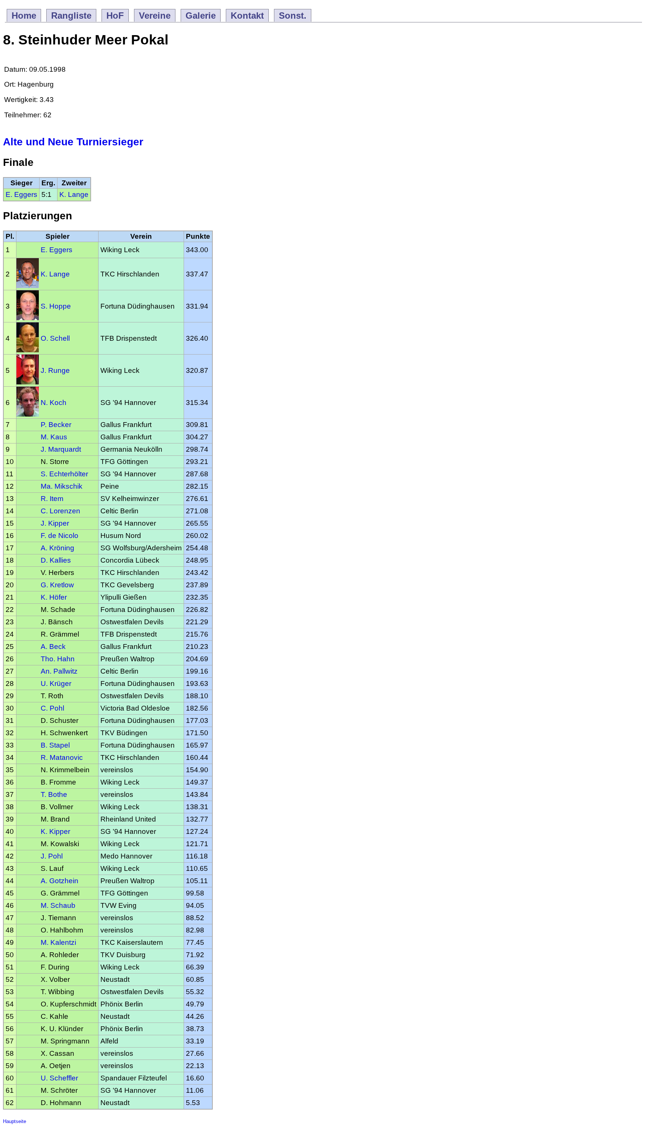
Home (24, 15)
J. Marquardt (61, 449)
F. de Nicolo (59, 535)
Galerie (201, 15)
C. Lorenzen (60, 511)
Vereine (155, 15)
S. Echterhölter (64, 474)
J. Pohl (52, 856)
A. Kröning (57, 548)
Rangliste (71, 15)
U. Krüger (56, 683)
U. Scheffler (59, 1078)
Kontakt (247, 15)
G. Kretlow (57, 585)
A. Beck (53, 646)
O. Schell (55, 338)
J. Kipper (55, 523)
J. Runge (55, 370)
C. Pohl (52, 708)
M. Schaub (58, 905)
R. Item (52, 498)
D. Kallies (56, 560)
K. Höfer (54, 597)
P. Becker (56, 425)
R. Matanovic (62, 757)
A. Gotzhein (59, 881)
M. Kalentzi (58, 942)
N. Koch (53, 402)
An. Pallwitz (59, 671)
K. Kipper (55, 831)
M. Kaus (54, 437)
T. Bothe (54, 794)
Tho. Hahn (58, 659)
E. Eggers (21, 194)
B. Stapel (55, 745)
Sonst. (292, 15)
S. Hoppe (56, 306)
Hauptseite (14, 1121)
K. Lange (73, 194)
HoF (115, 15)
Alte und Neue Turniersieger (73, 142)
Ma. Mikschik (61, 486)
